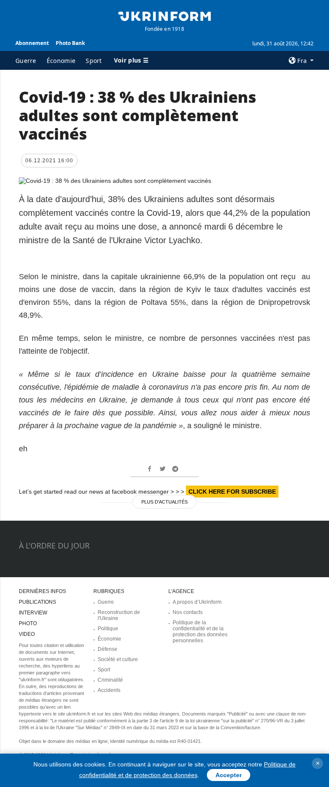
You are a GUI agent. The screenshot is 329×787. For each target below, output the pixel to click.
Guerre (25, 61)
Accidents (109, 690)
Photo (28, 623)
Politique (108, 629)
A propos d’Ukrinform (197, 602)
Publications (37, 602)
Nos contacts (188, 612)
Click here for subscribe (232, 491)
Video (27, 634)
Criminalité (110, 680)
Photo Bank (70, 43)
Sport (94, 61)
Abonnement (32, 43)
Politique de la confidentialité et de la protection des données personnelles (200, 632)
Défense (107, 649)
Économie (61, 61)
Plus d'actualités (164, 501)
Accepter (228, 775)
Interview (33, 613)
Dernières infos (42, 591)
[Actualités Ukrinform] (164, 15)
